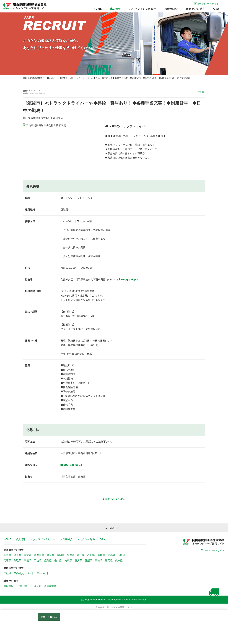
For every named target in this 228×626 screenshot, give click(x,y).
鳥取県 (17, 560)
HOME (98, 8)
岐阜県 (50, 555)
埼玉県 (17, 555)
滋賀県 (101, 555)
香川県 (78, 560)
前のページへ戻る (115, 498)
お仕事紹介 (171, 8)
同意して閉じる (49, 616)
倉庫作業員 (50, 586)
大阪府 (121, 555)
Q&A (216, 8)
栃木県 (7, 555)
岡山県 (38, 560)
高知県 (98, 560)
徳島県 (68, 560)
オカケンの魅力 (195, 8)
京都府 (111, 555)
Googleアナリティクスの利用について (114, 607)
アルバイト (43, 573)
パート (30, 573)
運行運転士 (25, 586)
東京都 (27, 555)
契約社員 (19, 573)
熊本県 (119, 560)
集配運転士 (10, 586)
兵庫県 (7, 560)
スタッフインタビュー (142, 8)
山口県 (58, 560)
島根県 (27, 560)
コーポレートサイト (208, 3)
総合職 (37, 586)
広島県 (48, 560)
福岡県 (109, 560)
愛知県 (70, 555)
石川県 (91, 555)
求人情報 (115, 8)
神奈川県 (39, 555)
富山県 (81, 555)
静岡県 (60, 555)
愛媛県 (88, 560)
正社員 (7, 573)
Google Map (128, 279)
